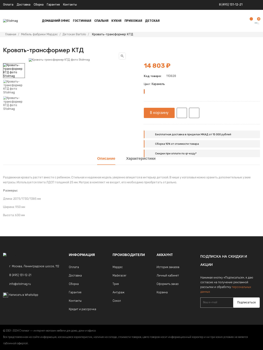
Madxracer (119, 275)
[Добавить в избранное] (182, 113)
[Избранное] (249, 21)
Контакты (70, 4)
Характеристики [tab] (141, 159)
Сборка (39, 4)
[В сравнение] (194, 113)
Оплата (8, 4)
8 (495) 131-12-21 (230, 4)
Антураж (119, 292)
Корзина (162, 292)
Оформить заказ (167, 284)
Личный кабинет (168, 275)
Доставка (23, 4)
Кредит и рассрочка (82, 309)
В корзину (159, 113)
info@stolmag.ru (20, 284)
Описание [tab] (106, 159)
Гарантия (53, 4)
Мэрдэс (118, 267)
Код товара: (152, 76)
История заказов (168, 267)
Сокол (117, 301)
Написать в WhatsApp (23, 295)
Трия (116, 284)
